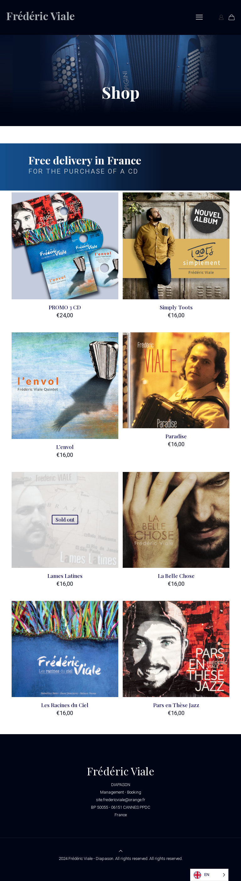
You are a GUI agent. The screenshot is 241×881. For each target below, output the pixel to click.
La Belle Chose (176, 575)
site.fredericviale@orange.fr (120, 799)
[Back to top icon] (121, 851)
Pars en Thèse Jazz (176, 704)
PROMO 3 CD (65, 307)
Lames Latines (65, 575)
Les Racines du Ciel (64, 704)
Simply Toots (176, 307)
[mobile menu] (199, 17)
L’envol (65, 446)
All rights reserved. (166, 858)
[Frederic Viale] (45, 17)
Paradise (176, 436)
